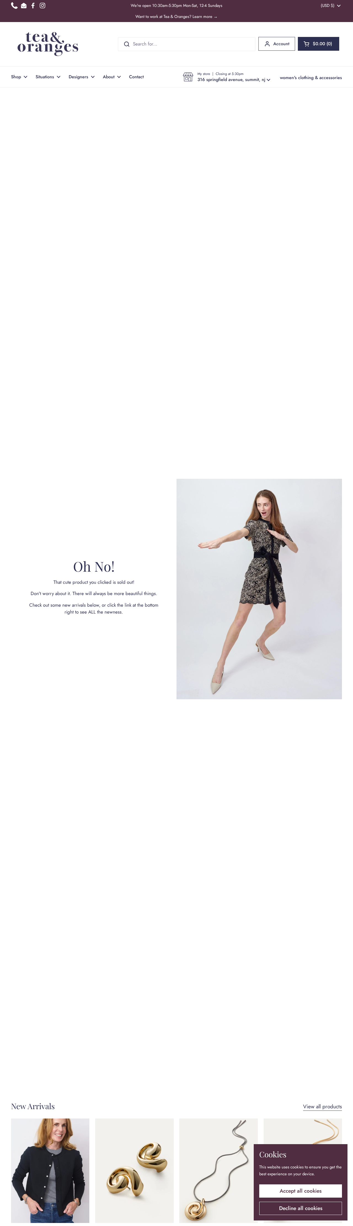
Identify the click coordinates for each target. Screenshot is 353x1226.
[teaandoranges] (48, 44)
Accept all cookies (301, 1191)
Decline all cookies (300, 1208)
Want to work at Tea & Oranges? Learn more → (176, 16)
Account (281, 44)
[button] (318, 44)
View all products (322, 1106)
